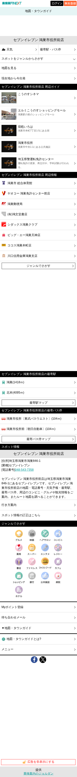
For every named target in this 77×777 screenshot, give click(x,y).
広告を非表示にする (40, 762)
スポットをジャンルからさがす (22, 58)
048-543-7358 (24, 469)
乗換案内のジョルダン (38, 773)
